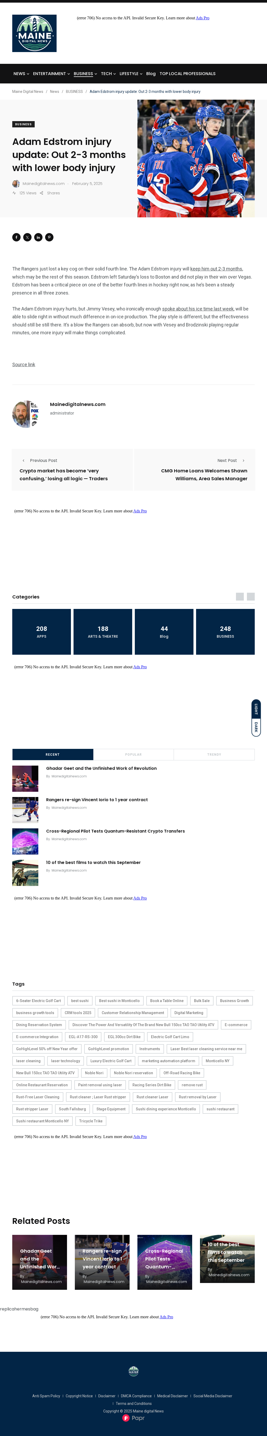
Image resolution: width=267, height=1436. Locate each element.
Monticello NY (217, 1061)
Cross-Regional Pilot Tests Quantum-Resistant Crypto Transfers (115, 831)
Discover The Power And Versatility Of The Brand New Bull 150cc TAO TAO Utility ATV (143, 1025)
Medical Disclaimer (172, 1396)
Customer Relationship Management (133, 1013)
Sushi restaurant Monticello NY (42, 1121)
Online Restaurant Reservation (42, 1085)
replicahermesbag (19, 1309)
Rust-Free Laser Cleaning (37, 1097)
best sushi (80, 1001)
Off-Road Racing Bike (181, 1073)
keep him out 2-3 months (216, 269)
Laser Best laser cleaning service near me (206, 1049)
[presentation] (240, 597)
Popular (133, 754)
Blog (151, 74)
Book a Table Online (167, 1001)
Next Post (227, 460)
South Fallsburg (72, 1109)
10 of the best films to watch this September (93, 863)
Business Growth (234, 1001)
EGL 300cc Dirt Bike (124, 1037)
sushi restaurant (220, 1109)
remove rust (192, 1085)
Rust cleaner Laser (152, 1097)
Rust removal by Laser (198, 1097)
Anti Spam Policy (46, 1396)
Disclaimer (107, 1396)
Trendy (214, 754)
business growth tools (35, 1013)
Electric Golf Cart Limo (170, 1037)
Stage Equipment (110, 1109)
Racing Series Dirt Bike (151, 1085)
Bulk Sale (202, 1001)
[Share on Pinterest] (49, 237)
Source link (23, 364)
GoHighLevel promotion (108, 1049)
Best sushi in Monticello (119, 1001)
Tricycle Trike (90, 1121)
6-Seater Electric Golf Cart (38, 1001)
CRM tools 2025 (78, 1013)
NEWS (19, 74)
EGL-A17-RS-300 (83, 1037)
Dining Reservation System (39, 1025)
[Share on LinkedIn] (38, 237)
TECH (106, 74)
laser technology (65, 1061)
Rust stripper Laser (32, 1109)
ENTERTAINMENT (49, 74)
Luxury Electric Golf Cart (110, 1061)
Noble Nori (94, 1073)
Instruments (149, 1049)
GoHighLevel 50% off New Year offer (47, 1049)
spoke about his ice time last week (198, 309)
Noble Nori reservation (133, 1073)
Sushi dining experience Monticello (166, 1109)
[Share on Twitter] (27, 237)
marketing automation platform (168, 1061)
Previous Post (43, 460)
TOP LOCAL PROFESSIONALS (188, 74)
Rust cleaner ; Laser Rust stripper (98, 1097)
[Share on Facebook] (16, 237)
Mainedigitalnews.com (78, 404)
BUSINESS (83, 74)
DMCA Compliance (136, 1396)
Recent (53, 754)
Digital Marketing (188, 1013)
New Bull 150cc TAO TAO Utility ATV (45, 1073)
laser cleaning (28, 1061)
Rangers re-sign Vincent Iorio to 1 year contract (97, 800)
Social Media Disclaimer (212, 1396)
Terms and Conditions (134, 1403)
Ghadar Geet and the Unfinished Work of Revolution (101, 768)
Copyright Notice (79, 1396)
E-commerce (236, 1025)
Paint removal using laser (100, 1085)
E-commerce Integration (37, 1037)
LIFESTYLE (129, 74)
